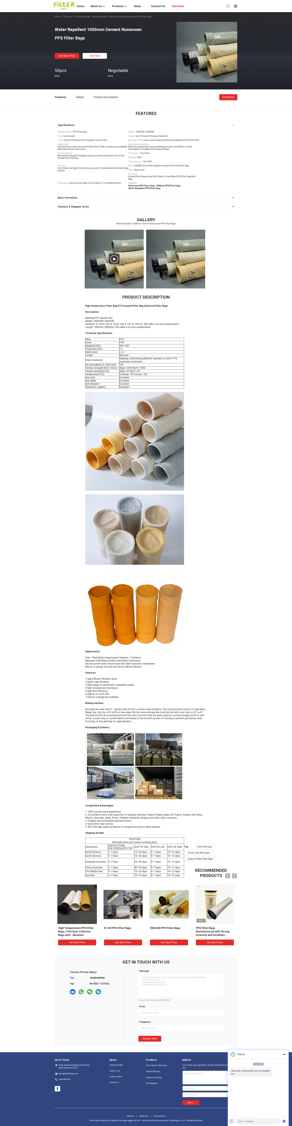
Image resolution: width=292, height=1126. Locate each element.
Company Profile (116, 1065)
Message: (144, 971)
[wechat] (89, 992)
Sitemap (130, 1116)
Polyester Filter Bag (154, 1078)
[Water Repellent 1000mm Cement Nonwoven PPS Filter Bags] (206, 52)
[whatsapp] (81, 992)
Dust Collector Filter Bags (156, 1065)
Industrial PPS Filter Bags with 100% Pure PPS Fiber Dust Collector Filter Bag (169, 931)
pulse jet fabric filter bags (200, 859)
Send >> (191, 1103)
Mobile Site (143, 1116)
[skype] (98, 992)
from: (143, 1006)
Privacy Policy (159, 1116)
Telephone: (145, 1022)
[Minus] (284, 1054)
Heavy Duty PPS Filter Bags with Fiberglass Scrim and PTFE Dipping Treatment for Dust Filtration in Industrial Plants (121, 935)
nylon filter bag (204, 846)
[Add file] (232, 1121)
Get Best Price (67, 55)
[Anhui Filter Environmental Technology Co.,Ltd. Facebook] (57, 1089)
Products (68, 16)
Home (58, 16)
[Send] (284, 1121)
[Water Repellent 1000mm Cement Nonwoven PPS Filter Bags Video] (114, 259)
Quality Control (115, 1077)
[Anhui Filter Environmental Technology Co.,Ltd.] (64, 6)
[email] (72, 992)
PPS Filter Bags (82, 16)
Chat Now (95, 55)
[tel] (106, 992)
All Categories (152, 1083)
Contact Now (150, 1038)
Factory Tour (114, 1071)
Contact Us (114, 1082)
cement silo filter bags (199, 853)
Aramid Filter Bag (153, 1071)
